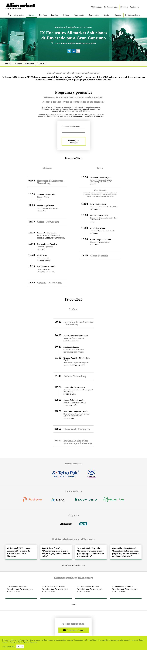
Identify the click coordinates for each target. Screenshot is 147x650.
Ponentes (18, 63)
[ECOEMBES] (114, 501)
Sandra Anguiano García (100, 239)
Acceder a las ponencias (73, 141)
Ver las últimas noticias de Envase (73, 565)
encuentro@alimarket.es (61, 111)
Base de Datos (112, 7)
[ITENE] (83, 525)
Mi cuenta (124, 7)
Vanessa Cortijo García (46, 233)
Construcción (93, 15)
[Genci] (58, 501)
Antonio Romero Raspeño (100, 177)
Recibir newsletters (132, 15)
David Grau (42, 255)
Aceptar (20, 646)
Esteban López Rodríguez (47, 244)
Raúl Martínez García (46, 267)
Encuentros (97, 7)
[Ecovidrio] (85, 501)
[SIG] (91, 475)
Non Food (43, 15)
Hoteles (66, 15)
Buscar (9, 14)
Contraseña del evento (71, 126)
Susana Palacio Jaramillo (73, 400)
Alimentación (19, 15)
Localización (42, 63)
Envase (31, 15)
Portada (8, 63)
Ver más (73, 604)
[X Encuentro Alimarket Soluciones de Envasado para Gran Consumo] (21, 590)
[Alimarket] (66, 525)
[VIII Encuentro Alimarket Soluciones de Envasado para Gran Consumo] (56, 590)
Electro (106, 15)
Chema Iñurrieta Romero (74, 387)
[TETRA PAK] (66, 475)
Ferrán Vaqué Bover (45, 206)
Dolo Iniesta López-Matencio (75, 411)
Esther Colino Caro (98, 204)
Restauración (79, 15)
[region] (73, 643)
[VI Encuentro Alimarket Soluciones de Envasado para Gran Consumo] (126, 590)
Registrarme (134, 7)
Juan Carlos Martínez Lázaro (75, 336)
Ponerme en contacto (75, 630)
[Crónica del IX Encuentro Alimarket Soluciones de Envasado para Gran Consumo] (21, 552)
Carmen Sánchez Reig (46, 194)
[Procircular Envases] (32, 501)
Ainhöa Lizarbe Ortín (99, 215)
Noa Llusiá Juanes (71, 347)
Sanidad (118, 15)
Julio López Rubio (97, 228)
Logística (54, 15)
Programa (29, 63)
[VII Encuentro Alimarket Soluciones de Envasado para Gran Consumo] (91, 590)
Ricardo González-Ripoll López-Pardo (76, 359)
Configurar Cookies (8, 646)
